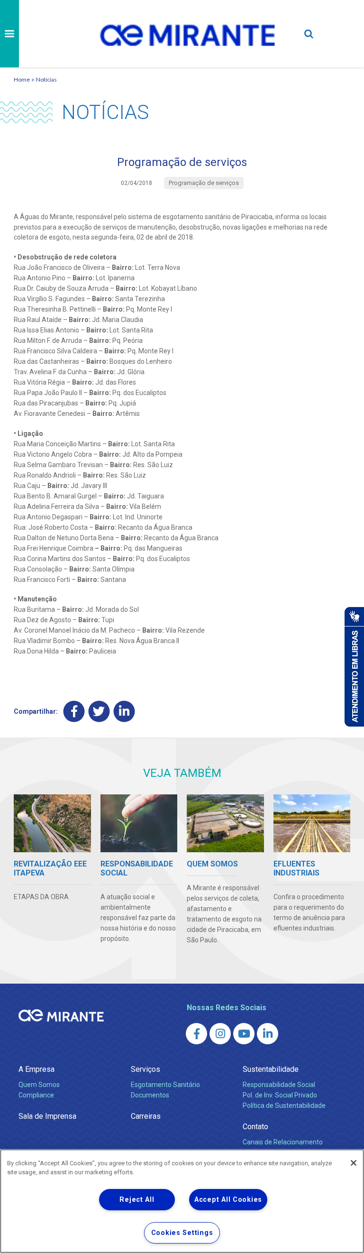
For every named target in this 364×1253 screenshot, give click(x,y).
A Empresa (36, 1069)
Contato (255, 1126)
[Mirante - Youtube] (244, 1033)
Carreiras (146, 1116)
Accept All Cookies (228, 1200)
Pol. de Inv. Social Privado (280, 1095)
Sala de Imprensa (47, 1116)
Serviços (145, 1069)
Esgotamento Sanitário (165, 1084)
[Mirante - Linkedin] (267, 1033)
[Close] (353, 1162)
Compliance (36, 1095)
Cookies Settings (182, 1233)
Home (22, 79)
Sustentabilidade (271, 1069)
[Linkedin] (124, 711)
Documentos (150, 1095)
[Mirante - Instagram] (220, 1033)
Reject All (136, 1200)
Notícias (46, 79)
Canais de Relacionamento (283, 1142)
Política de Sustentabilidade (284, 1105)
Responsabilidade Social (279, 1084)
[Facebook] (74, 711)
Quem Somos (39, 1084)
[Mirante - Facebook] (196, 1033)
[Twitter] (99, 711)
